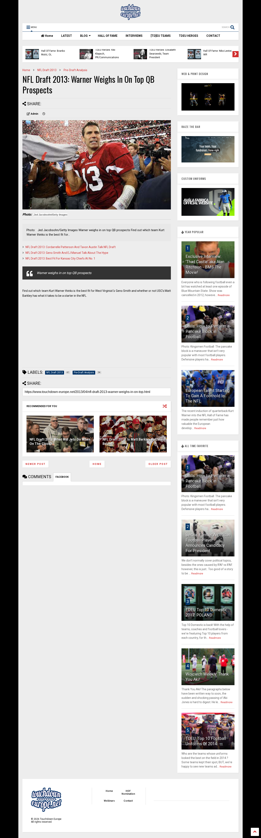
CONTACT (213, 35)
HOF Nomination (128, 792)
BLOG (84, 35)
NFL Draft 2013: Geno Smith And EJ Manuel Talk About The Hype (66, 252)
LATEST (66, 35)
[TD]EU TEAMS (161, 35)
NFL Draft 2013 (46, 70)
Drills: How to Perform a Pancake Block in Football (207, 331)
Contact (128, 800)
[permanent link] (43, 114)
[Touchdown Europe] (130, 18)
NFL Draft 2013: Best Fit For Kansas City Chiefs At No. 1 (60, 258)
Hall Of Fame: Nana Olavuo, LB (52, 52)
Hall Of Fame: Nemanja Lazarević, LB (216, 52)
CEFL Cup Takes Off (160, 50)
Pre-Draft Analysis (75, 70)
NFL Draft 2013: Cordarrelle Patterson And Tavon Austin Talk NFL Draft (70, 247)
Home (48, 35)
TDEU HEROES (188, 35)
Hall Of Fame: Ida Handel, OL (109, 52)
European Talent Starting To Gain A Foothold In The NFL (208, 396)
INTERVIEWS (134, 35)
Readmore (224, 295)
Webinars (109, 800)
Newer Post (35, 464)
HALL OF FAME (107, 35)
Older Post (158, 464)
